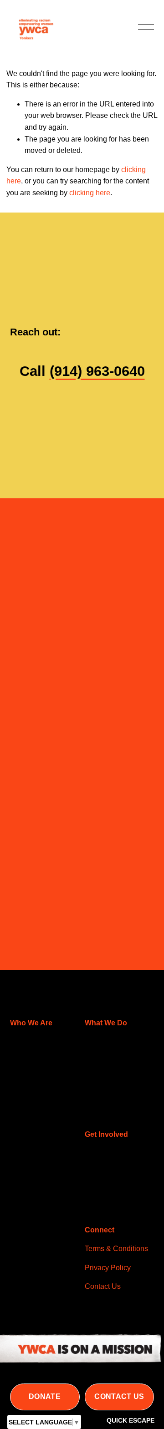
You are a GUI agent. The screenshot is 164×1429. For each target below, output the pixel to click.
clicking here (89, 193)
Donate (45, 1396)
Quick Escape (130, 1420)
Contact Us (119, 1396)
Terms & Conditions (116, 1248)
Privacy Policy (108, 1268)
